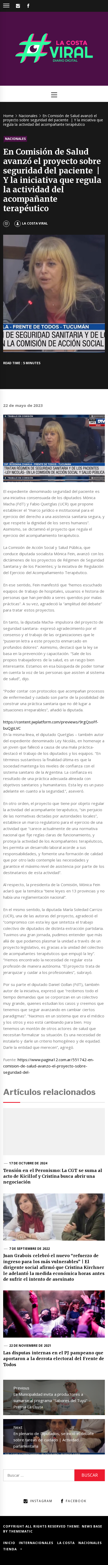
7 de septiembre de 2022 (29, 1248)
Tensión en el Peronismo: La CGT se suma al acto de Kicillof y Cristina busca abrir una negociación (52, 1176)
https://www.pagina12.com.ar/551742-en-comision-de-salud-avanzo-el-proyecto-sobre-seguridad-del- (48, 1066)
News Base (92, 1526)
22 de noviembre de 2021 (30, 1345)
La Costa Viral (35, 223)
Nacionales (15, 139)
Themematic (21, 1531)
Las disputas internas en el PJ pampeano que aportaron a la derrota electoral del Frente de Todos (53, 1358)
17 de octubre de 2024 (28, 1163)
